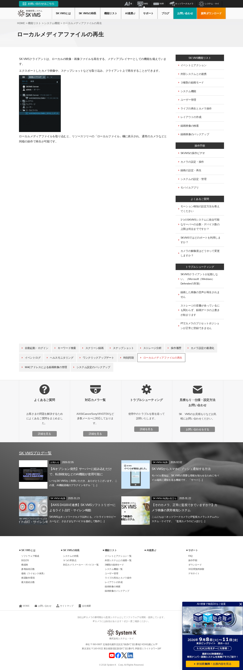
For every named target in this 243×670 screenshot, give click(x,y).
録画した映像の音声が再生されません (200, 294)
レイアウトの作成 (191, 117)
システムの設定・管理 (194, 179)
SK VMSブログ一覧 (35, 453)
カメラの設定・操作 (192, 161)
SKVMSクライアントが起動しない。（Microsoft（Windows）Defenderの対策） (199, 279)
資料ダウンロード (211, 13)
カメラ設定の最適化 (202, 348)
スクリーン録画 (94, 348)
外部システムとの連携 (194, 73)
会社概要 (86, 606)
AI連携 (129, 13)
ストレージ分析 (152, 348)
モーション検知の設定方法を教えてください (200, 209)
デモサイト (194, 573)
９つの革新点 (69, 560)
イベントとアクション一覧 (118, 556)
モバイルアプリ (190, 187)
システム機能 (188, 91)
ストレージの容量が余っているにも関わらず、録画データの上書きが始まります (200, 310)
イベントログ (32, 357)
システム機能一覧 (114, 569)
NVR (161, 3)
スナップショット (123, 348)
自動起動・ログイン (36, 348)
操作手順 (192, 560)
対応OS (25, 560)
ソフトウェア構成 (30, 556)
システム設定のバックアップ (93, 367)
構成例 (24, 564)
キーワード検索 (67, 348)
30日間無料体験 (196, 569)
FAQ (190, 556)
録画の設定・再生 (191, 170)
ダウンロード (195, 564)
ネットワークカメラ (184, 3)
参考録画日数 (28, 569)
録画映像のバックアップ (195, 134)
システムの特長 (71, 556)
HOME (26, 606)
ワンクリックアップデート (98, 357)
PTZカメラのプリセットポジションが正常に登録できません (200, 326)
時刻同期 (128, 357)
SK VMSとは (63, 13)
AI (131, 3)
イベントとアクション (194, 65)
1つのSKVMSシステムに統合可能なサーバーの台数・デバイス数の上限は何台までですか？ (200, 224)
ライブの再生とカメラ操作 (196, 108)
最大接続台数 (28, 582)
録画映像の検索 (190, 125)
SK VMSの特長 (87, 13)
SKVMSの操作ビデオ (193, 153)
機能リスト (110, 13)
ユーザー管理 (188, 99)
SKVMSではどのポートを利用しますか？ (201, 240)
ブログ (165, 13)
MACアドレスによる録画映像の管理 (46, 367)
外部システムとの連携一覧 (118, 560)
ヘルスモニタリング (61, 357)
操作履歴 (176, 348)
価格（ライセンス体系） (33, 573)
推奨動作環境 (28, 578)
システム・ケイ (211, 3)
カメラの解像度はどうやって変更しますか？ (200, 253)
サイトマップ (66, 606)
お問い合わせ (185, 13)
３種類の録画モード (192, 82)
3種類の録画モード (114, 564)
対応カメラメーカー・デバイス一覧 (81, 564)
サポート (148, 13)
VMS (145, 3)
